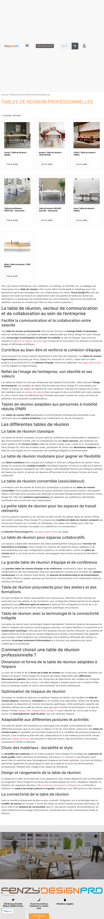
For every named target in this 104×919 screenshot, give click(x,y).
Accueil (4, 95)
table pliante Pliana (47, 531)
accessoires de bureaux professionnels (61, 785)
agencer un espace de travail (28, 341)
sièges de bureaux (91, 362)
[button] (27, 45)
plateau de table (33, 392)
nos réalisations (69, 757)
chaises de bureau (21, 738)
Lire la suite (12, 164)
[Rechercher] (75, 46)
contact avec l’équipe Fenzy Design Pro (38, 710)
